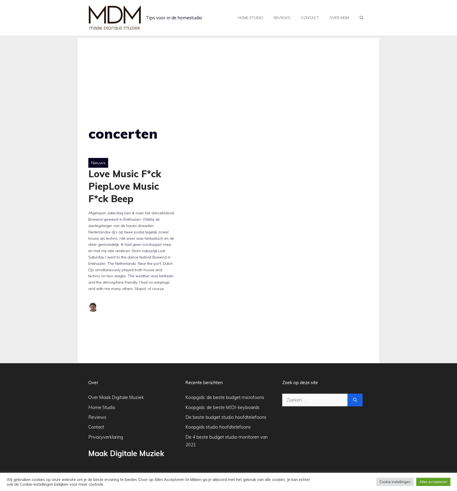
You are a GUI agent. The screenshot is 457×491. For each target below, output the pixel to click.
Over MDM (339, 17)
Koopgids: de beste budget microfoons (224, 397)
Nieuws (98, 162)
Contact (310, 17)
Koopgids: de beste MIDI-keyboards (222, 407)
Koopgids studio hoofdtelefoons (218, 427)
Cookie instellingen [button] (395, 482)
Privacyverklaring (105, 437)
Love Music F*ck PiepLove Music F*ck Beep (124, 186)
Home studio (250, 17)
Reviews (282, 17)
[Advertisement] (228, 75)
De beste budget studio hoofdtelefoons (225, 417)
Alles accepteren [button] (433, 482)
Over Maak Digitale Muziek (116, 397)
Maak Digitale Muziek (126, 453)
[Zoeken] (355, 400)
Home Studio (101, 407)
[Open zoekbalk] (361, 18)
